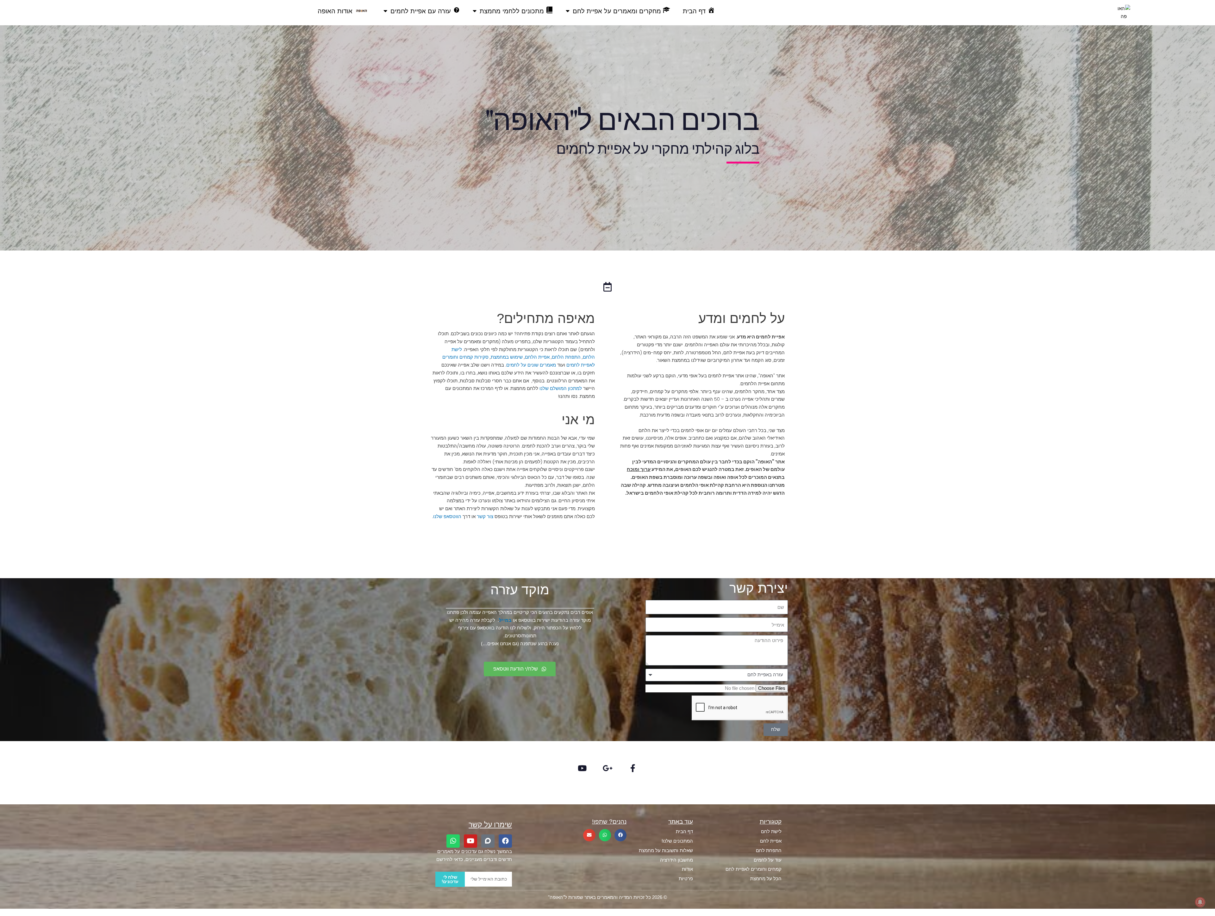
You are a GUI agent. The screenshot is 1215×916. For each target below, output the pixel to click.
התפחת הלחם (566, 357)
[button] (620, 835)
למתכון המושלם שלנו (560, 388)
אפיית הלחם (537, 357)
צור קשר (485, 516)
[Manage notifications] (1200, 902)
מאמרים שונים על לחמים (531, 365)
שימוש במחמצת (507, 357)
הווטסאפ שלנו (447, 516)
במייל (505, 620)
